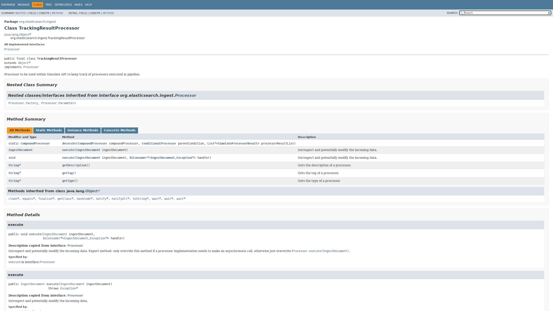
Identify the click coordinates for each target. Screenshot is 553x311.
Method (57, 13)
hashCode (84, 198)
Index (78, 4)
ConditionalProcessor (159, 143)
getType (68, 180)
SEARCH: (452, 12)
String (13, 165)
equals (27, 198)
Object (23, 63)
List (210, 143)
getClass (64, 198)
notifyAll (119, 198)
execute (68, 150)
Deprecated (63, 4)
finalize (45, 198)
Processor (12, 49)
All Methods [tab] (20, 130)
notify (101, 198)
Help (88, 4)
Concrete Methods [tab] (119, 130)
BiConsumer (138, 157)
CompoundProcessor (35, 143)
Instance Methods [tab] (83, 130)
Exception (184, 157)
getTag (67, 173)
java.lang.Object (16, 34)
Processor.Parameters (58, 103)
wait (155, 198)
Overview (8, 4)
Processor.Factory (23, 103)
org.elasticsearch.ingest (37, 21)
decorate (69, 143)
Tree (48, 4)
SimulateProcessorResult (238, 143)
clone (12, 198)
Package (24, 4)
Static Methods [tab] (49, 130)
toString (139, 198)
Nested (20, 13)
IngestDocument (20, 150)
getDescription (74, 165)
